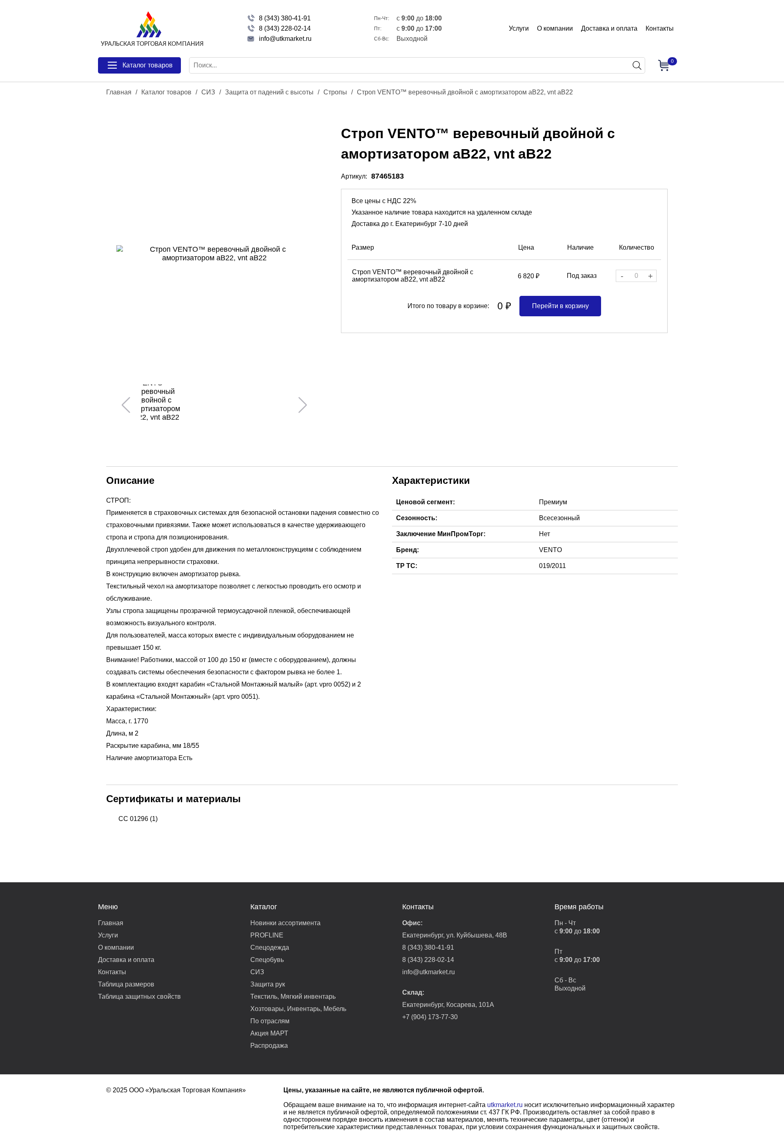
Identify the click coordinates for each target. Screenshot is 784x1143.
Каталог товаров (166, 92)
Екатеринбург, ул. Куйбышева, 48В (454, 935)
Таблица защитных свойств (139, 996)
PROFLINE (266, 935)
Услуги (519, 28)
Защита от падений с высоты (269, 92)
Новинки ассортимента (285, 922)
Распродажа (269, 1045)
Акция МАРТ (269, 1033)
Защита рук (267, 984)
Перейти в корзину (560, 305)
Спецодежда (269, 947)
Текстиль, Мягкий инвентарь (293, 996)
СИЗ (208, 92)
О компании (555, 28)
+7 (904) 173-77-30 (430, 1016)
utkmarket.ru (505, 1104)
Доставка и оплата (609, 28)
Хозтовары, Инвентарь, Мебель (298, 1008)
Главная (118, 92)
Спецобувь (267, 959)
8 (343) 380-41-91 (285, 18)
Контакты (660, 28)
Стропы (335, 92)
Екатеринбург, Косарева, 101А (448, 1004)
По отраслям (270, 1021)
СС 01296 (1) (138, 818)
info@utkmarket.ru (285, 38)
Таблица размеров (126, 984)
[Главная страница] (151, 28)
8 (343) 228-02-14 (285, 28)
